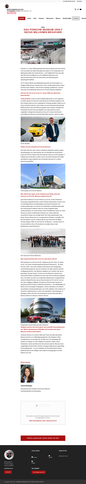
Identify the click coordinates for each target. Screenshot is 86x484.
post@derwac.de (8, 468)
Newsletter (79, 1)
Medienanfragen (25, 362)
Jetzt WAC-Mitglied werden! (69, 1)
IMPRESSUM (19, 481)
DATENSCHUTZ (26, 481)
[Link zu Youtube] (80, 9)
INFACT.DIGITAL (40, 481)
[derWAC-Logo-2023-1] (18, 9)
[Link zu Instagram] (75, 9)
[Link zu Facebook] (78, 9)
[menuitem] (69, 1)
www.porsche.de (51, 420)
